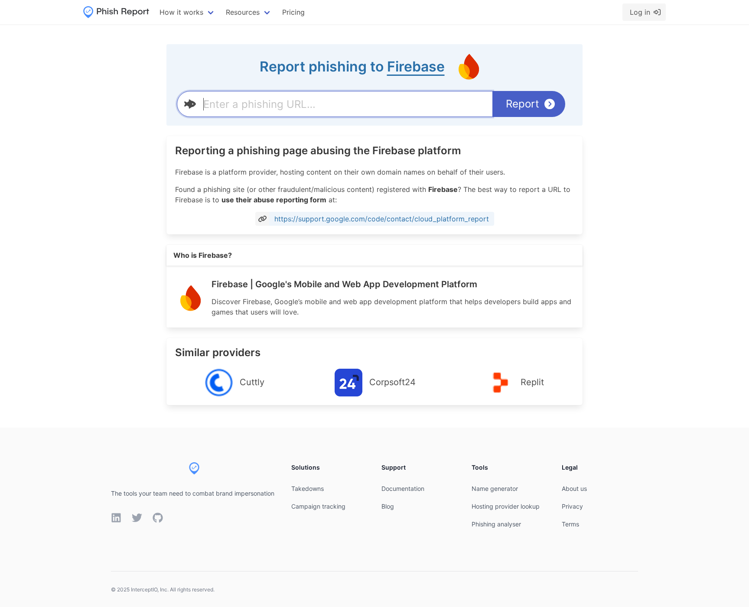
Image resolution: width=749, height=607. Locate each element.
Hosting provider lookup (506, 506)
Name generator (495, 488)
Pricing (293, 12)
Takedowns (307, 488)
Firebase (416, 66)
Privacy (572, 506)
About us (574, 488)
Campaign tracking (318, 506)
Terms (570, 524)
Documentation (402, 488)
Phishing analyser (496, 524)
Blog (387, 506)
